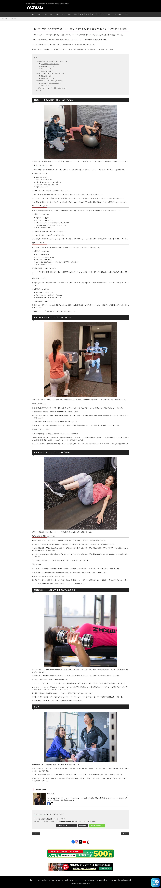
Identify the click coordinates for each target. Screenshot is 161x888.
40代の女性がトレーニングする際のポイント (50, 73)
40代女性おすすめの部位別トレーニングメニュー (52, 61)
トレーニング (12, 18)
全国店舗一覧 (82, 825)
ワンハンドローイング (47, 66)
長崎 (87, 14)
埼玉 (39, 14)
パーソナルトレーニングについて (66, 825)
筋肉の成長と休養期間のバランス (51, 83)
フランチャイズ (83, 880)
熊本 (93, 14)
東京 (33, 14)
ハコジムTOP (4, 18)
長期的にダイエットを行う (49, 78)
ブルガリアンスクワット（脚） (50, 64)
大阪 (57, 14)
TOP (32, 880)
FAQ (106, 880)
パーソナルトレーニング (105, 14)
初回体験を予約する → (97, 825)
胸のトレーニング (46, 68)
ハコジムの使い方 (91, 880)
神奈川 (45, 14)
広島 (75, 14)
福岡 (81, 14)
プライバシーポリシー (113, 880)
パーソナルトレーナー (121, 14)
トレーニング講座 (100, 880)
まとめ (39, 90)
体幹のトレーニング (47, 71)
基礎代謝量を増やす (47, 76)
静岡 (51, 14)
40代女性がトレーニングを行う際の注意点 (50, 80)
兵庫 (69, 14)
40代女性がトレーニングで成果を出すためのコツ (52, 88)
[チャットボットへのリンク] (155, 882)
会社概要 (121, 880)
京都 (63, 14)
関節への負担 (45, 85)
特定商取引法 (127, 880)
